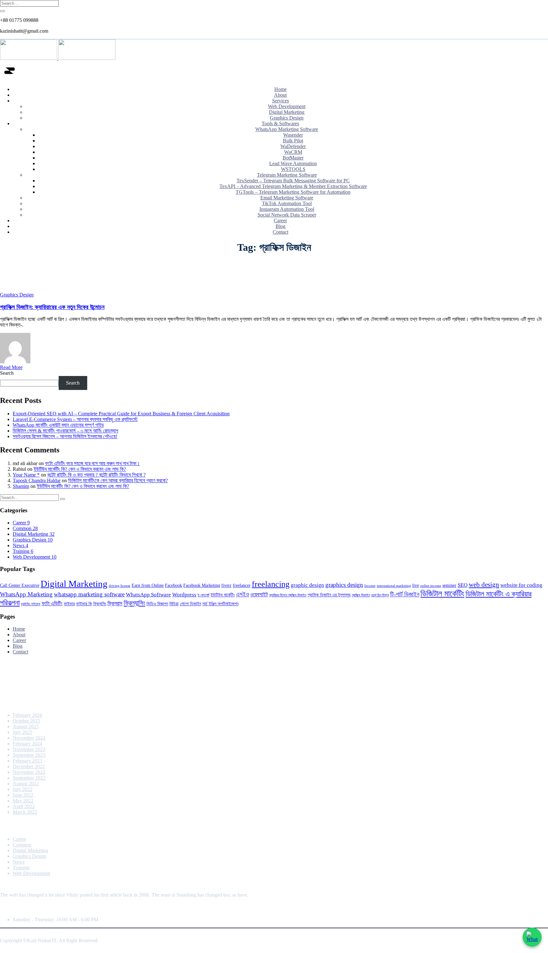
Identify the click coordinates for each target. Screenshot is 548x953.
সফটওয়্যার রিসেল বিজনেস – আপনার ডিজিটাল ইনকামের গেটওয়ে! (65, 436)
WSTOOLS (293, 169)
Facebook (173, 585)
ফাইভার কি (84, 603)
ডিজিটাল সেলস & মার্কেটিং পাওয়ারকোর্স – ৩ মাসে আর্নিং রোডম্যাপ (65, 430)
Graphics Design (286, 117)
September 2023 (29, 755)
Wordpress (184, 595)
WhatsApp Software (148, 595)
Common (25, 528)
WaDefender (293, 146)
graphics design (344, 584)
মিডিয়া (174, 603)
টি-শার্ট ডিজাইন (404, 594)
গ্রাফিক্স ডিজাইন (361, 595)
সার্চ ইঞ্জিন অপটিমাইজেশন (220, 603)
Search (7, 373)
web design (484, 584)
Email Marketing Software (286, 197)
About (280, 95)
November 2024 (29, 738)
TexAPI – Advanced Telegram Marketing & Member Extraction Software (293, 186)
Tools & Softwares (280, 123)
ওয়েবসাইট (259, 595)
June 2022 (23, 795)
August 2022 (26, 783)
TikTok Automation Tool (287, 203)
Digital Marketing (286, 112)
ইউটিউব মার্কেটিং (223, 594)
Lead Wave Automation (293, 163)
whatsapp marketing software (89, 594)
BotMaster (293, 157)
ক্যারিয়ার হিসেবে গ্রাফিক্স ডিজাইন (287, 595)
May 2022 (23, 800)
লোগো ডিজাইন (190, 603)
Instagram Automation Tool (286, 209)
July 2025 (22, 732)
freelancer (242, 585)
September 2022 (29, 778)
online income (430, 585)
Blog (280, 226)
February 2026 (27, 715)
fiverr (226, 585)
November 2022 (29, 772)
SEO (462, 585)
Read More (11, 367)
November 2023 (29, 749)
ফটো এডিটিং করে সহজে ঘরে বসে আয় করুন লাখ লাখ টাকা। (92, 463)
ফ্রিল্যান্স (115, 603)
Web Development (286, 106)
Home (280, 89)
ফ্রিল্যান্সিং (134, 603)
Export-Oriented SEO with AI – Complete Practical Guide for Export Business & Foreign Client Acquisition (121, 413)
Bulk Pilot (293, 140)
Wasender (293, 135)
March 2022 (25, 812)
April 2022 (24, 806)
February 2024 (27, 743)
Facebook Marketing (201, 585)
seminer (449, 585)
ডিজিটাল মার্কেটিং (442, 593)
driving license (119, 585)
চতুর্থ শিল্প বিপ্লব (380, 595)
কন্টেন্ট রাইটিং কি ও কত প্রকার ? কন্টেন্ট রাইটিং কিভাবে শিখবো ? (96, 474)
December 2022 (29, 766)
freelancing (271, 584)
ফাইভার (69, 603)
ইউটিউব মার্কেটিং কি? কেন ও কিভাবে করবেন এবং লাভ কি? (80, 469)
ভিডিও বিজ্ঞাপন (157, 603)
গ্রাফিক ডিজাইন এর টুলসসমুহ (329, 594)
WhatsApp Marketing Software (286, 129)
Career (280, 220)
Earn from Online (148, 585)
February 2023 (27, 760)
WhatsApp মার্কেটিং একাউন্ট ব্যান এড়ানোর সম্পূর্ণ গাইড (58, 425)
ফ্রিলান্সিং (99, 603)
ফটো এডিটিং (52, 603)
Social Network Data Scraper (287, 214)
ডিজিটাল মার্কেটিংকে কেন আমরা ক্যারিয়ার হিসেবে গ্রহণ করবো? (118, 480)
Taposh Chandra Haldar (37, 480)
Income (369, 585)
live (415, 585)
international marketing (394, 585)
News (20, 545)
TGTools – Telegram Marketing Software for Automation (293, 192)
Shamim (21, 486)
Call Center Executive (19, 585)
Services (280, 100)
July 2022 (22, 789)
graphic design (307, 585)
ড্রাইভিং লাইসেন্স (30, 604)
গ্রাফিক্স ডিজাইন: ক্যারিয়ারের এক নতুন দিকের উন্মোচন (52, 307)
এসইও (242, 594)
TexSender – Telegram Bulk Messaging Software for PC (293, 180)
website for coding (521, 585)
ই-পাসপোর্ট (203, 595)
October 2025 (26, 720)
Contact (280, 232)
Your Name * (26, 474)
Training (23, 551)
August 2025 (26, 726)
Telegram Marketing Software (287, 175)
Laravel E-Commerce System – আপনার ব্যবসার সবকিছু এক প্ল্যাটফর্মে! (75, 419)
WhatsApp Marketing (26, 594)
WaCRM (293, 152)
